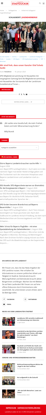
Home (2, 10)
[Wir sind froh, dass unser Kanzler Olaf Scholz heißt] (23, 37)
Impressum (11, 408)
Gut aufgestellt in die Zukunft (27, 377)
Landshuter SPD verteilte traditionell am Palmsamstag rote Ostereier (30, 319)
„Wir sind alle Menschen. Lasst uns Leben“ (29, 391)
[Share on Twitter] (21, 94)
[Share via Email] (26, 94)
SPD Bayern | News (10, 157)
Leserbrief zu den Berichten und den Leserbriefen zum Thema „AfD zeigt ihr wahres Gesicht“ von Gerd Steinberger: (30, 334)
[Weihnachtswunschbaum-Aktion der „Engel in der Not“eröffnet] (8, 367)
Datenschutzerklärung (29, 408)
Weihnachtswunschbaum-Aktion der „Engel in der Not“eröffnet (30, 365)
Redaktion (8, 72)
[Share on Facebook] (19, 94)
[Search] (40, 3)
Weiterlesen (6, 89)
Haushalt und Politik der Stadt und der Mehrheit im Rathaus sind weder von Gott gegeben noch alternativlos (30, 348)
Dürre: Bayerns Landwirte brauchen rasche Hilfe (19, 163)
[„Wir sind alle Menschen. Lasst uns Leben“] (8, 394)
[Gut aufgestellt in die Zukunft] (8, 380)
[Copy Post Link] (24, 94)
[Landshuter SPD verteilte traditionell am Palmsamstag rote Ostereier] (8, 321)
